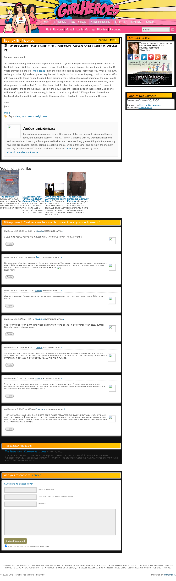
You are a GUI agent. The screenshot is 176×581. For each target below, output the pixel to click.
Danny (38, 290)
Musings (90, 29)
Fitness (60, 21)
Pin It (7, 112)
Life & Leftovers (128, 21)
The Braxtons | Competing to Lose (25, 451)
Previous (103, 40)
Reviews (58, 29)
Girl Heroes (100, 21)
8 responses (145, 107)
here (68, 148)
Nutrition (78, 21)
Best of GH (12, 40)
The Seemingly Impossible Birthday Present (78, 199)
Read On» (144, 49)
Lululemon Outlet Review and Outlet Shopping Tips (32, 199)
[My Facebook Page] (131, 59)
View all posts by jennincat (22, 152)
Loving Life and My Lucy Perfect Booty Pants (55, 199)
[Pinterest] (151, 59)
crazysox (40, 318)
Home (45, 21)
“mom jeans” (39, 70)
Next (112, 40)
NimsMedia (169, 574)
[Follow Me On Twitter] (144, 59)
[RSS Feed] (158, 59)
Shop (150, 21)
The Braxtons (7, 196)
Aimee (39, 257)
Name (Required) (46, 489)
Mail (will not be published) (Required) (56, 496)
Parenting (115, 29)
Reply (9, 244)
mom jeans (28, 116)
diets (17, 116)
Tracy (39, 347)
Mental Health (74, 29)
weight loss (41, 116)
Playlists (102, 29)
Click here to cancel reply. (18, 483)
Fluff (48, 29)
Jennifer (36, 475)
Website (42, 503)
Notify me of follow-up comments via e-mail (29, 546)
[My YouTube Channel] (137, 59)
